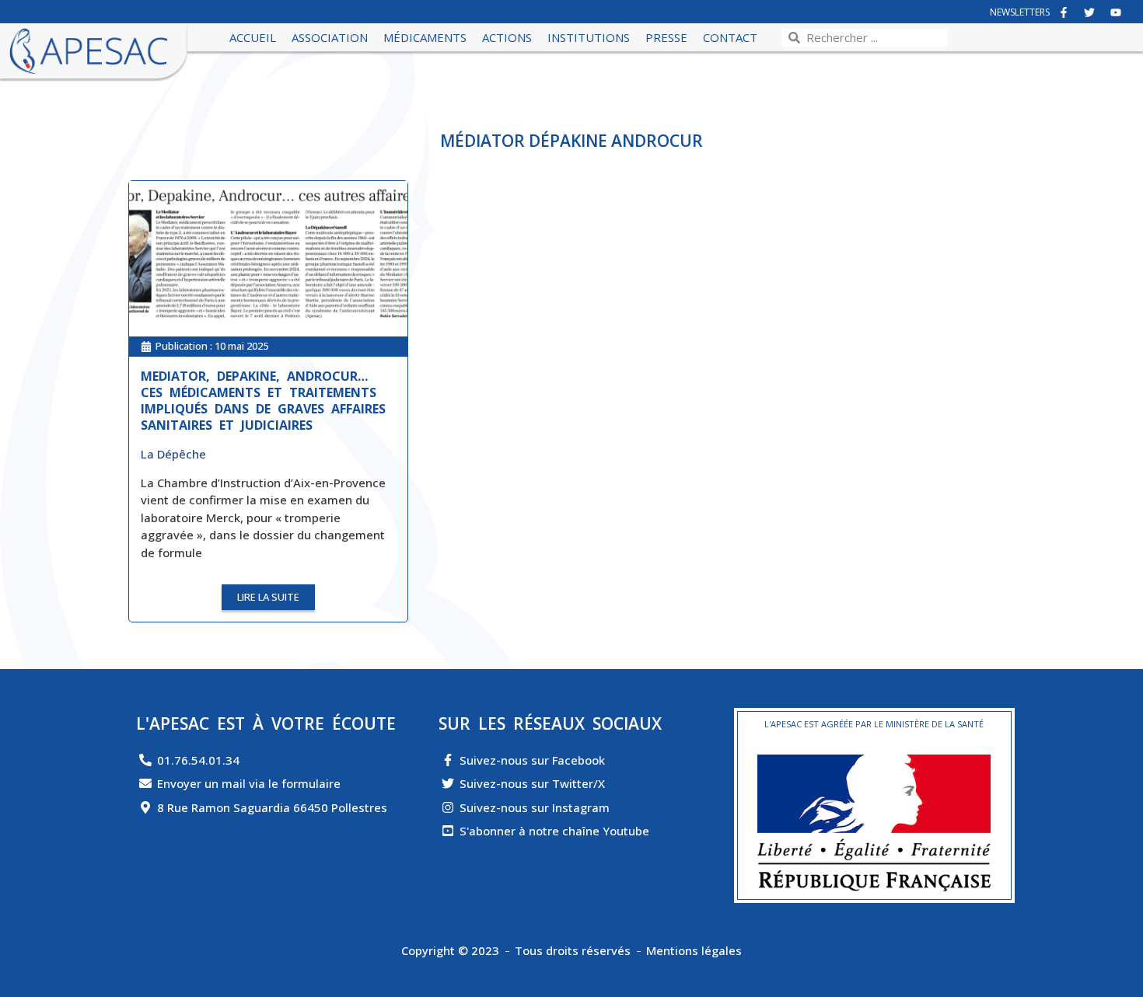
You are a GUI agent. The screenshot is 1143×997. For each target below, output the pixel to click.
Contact (730, 37)
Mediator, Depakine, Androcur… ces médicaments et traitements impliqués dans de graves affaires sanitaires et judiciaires (263, 401)
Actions (507, 37)
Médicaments (425, 37)
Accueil (252, 37)
